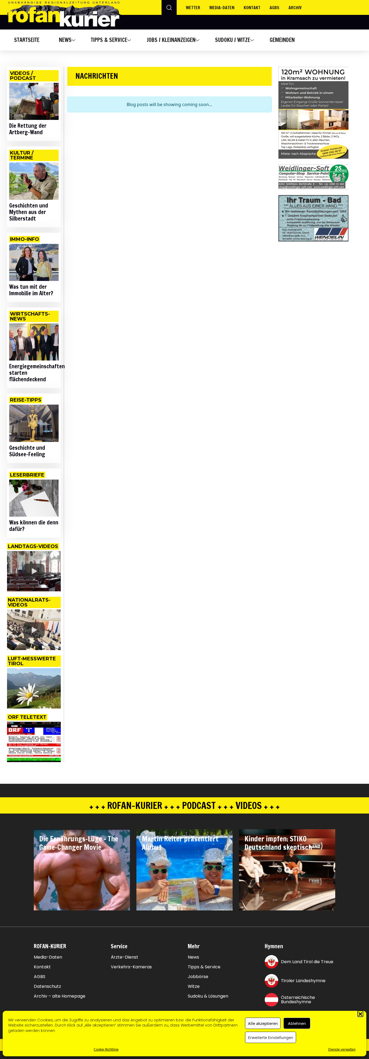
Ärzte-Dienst (124, 957)
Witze (194, 986)
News (65, 40)
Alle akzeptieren (263, 1023)
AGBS (274, 8)
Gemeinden (282, 40)
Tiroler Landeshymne (303, 981)
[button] (360, 1013)
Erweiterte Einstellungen (270, 1037)
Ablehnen (297, 1023)
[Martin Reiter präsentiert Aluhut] (184, 869)
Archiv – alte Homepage (59, 996)
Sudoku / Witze (232, 40)
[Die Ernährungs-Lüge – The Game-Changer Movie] (82, 869)
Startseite (26, 40)
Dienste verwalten (341, 1049)
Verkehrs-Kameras (131, 967)
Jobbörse (198, 977)
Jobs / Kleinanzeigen (171, 40)
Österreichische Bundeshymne (298, 999)
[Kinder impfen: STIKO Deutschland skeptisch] (287, 869)
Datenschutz (47, 986)
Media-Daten (48, 957)
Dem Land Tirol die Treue (307, 962)
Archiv (295, 8)
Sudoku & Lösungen (208, 996)
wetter (193, 8)
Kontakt (252, 8)
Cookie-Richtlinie (106, 1049)
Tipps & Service (109, 40)
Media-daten (221, 8)
